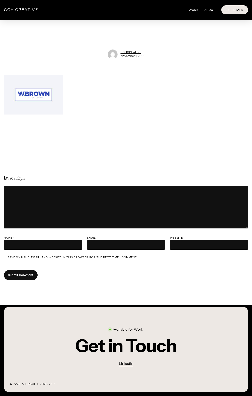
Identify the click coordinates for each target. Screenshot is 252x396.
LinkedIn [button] (126, 363)
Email (92, 237)
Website (176, 237)
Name (9, 237)
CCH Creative (21, 10)
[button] (126, 346)
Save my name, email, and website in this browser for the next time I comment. (72, 257)
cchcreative (130, 52)
